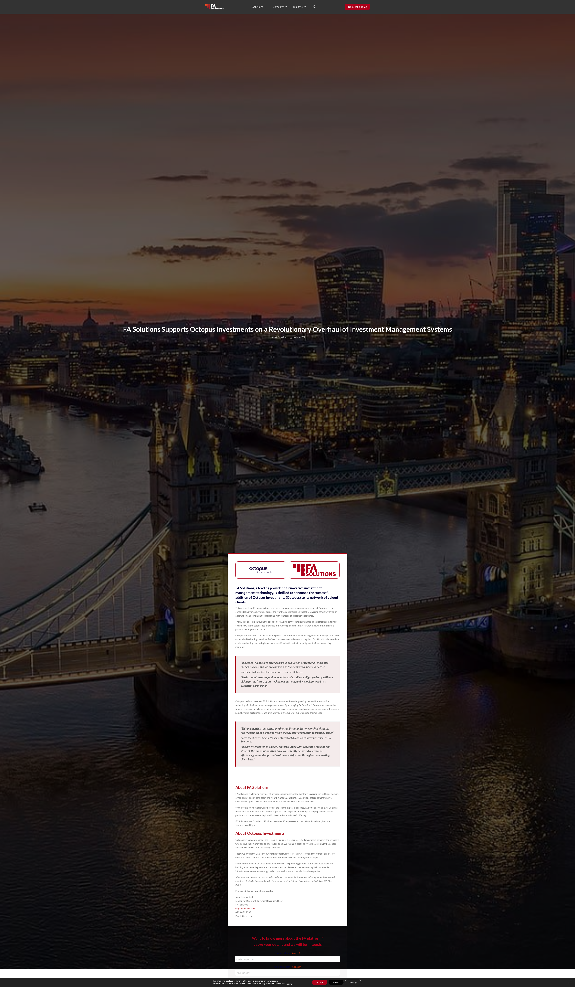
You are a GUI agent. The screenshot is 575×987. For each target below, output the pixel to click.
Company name (287, 966)
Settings (353, 982)
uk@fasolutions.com (245, 908)
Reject (336, 982)
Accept (319, 982)
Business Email (287, 952)
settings (289, 984)
